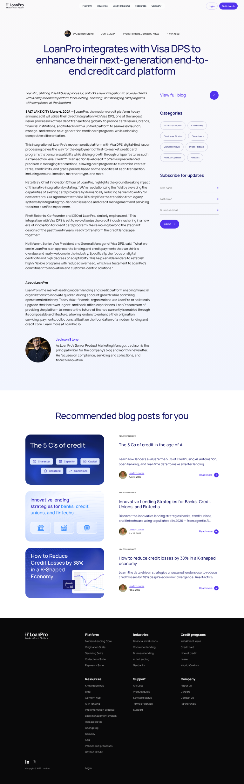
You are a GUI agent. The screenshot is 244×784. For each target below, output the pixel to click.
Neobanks (139, 665)
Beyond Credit (94, 752)
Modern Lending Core (98, 641)
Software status (142, 697)
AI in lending (92, 703)
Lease (184, 659)
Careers (185, 691)
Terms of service (143, 703)
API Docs (138, 685)
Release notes (93, 721)
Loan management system (101, 715)
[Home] (15, 5)
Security (90, 733)
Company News (150, 33)
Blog (88, 691)
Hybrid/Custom (190, 665)
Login (88, 768)
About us (186, 685)
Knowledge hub (94, 685)
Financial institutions (145, 641)
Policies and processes (98, 745)
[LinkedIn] (27, 762)
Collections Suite (95, 659)
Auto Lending (141, 659)
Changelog (91, 727)
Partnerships (188, 703)
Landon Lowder (136, 473)
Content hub (93, 697)
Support (138, 709)
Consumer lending (144, 647)
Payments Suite (94, 665)
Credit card (187, 647)
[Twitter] (35, 762)
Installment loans (191, 641)
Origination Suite (95, 647)
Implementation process (99, 709)
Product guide (141, 691)
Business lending (143, 653)
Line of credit (189, 653)
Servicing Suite (94, 653)
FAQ (87, 739)
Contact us (187, 697)
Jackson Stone (85, 33)
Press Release (131, 33)
